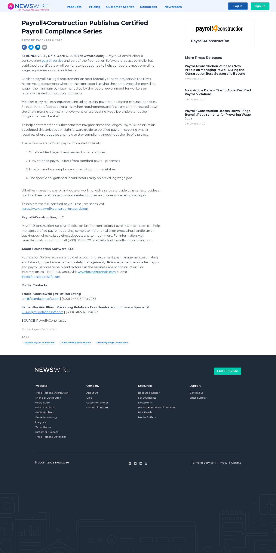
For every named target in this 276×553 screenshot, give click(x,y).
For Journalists (147, 397)
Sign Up (259, 6)
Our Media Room (97, 407)
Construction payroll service (75, 342)
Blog (89, 397)
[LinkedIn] (141, 463)
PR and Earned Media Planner (157, 407)
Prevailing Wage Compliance (112, 342)
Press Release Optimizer (50, 436)
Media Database (45, 407)
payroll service (52, 60)
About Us (92, 392)
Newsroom (145, 402)
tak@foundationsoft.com (40, 299)
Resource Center (149, 392)
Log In (237, 6)
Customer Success (46, 431)
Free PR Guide (227, 371)
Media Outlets (147, 417)
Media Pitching (44, 412)
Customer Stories (97, 402)
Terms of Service (202, 462)
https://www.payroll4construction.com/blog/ (55, 208)
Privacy (222, 462)
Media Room (43, 426)
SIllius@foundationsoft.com (42, 312)
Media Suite (42, 402)
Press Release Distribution (51, 392)
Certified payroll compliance (39, 342)
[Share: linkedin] (38, 47)
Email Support (198, 397)
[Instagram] (146, 463)
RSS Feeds (145, 412)
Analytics (40, 422)
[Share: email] (44, 47)
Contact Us (197, 392)
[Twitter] (135, 463)
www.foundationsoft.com (97, 272)
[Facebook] (130, 463)
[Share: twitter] (31, 47)
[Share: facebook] (24, 47)
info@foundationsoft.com (41, 277)
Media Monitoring (46, 417)
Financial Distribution (48, 397)
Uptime (236, 462)
